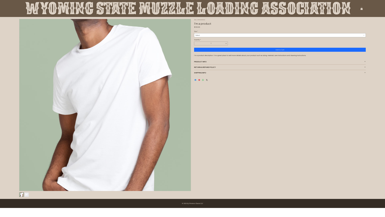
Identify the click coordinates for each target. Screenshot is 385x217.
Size (196, 31)
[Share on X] (207, 80)
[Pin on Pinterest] (199, 80)
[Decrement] (195, 43)
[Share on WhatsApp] (203, 80)
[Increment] (226, 43)
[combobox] (280, 35)
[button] (361, 8)
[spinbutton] (211, 43)
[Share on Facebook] (195, 80)
